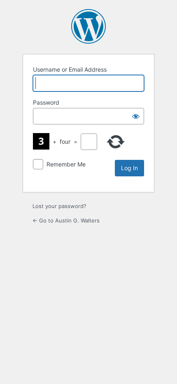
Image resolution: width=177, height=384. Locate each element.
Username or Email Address (70, 69)
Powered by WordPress (88, 26)
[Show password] (136, 116)
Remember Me (66, 164)
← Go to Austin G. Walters (66, 220)
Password (46, 102)
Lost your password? (59, 206)
